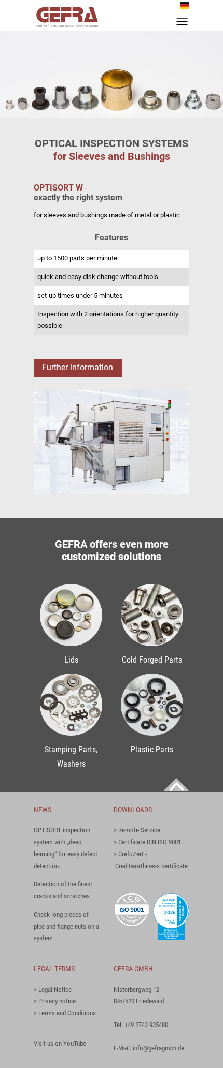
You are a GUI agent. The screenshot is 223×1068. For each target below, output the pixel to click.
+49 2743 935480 (146, 1025)
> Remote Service (137, 830)
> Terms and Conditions (65, 1013)
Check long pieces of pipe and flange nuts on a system (66, 926)
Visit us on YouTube (60, 1043)
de (184, 5)
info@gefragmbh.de (158, 1048)
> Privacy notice (55, 1001)
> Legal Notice (53, 989)
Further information (77, 367)
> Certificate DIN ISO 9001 (147, 842)
